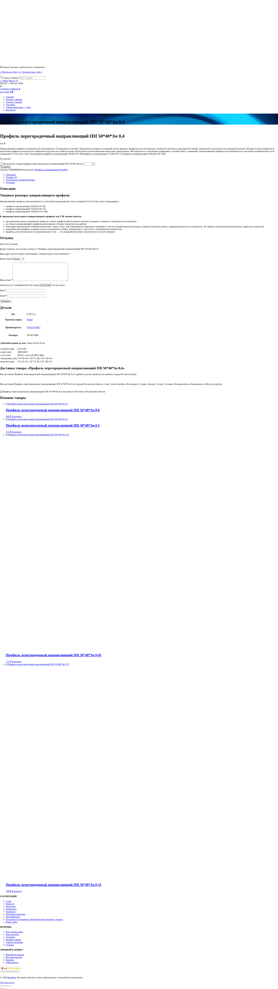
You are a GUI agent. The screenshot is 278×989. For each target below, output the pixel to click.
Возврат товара (13, 939)
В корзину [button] (17, 416)
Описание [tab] (11, 174)
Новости (10, 904)
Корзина (10, 960)
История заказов (14, 957)
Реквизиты (11, 909)
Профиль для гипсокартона (23, 115)
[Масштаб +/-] (1, 985)
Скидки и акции (14, 102)
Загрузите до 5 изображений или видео (19, 285)
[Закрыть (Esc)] (10, 985)
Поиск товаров (11, 78)
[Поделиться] (7, 985)
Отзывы (10, 945)
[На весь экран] (4, 985)
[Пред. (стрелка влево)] (1, 988)
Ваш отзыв (6, 280)
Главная (10, 97)
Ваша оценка (6, 259)
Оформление (12, 962)
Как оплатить (12, 934)
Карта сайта (12, 922)
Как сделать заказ (14, 932)
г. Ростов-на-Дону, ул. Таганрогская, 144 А (21, 72)
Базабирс (12, 977)
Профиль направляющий (51, 115)
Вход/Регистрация (15, 954)
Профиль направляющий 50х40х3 (81, 115)
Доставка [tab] (10, 182)
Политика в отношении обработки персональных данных (34, 919)
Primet (30, 319)
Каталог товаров (14, 99)
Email (3, 296)
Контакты (10, 110)
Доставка (10, 104)
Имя (3, 290)
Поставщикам (13, 917)
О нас (8, 901)
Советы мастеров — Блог (18, 107)
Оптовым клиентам (15, 914)
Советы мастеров (14, 942)
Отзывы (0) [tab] (11, 177)
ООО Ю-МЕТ (34, 327)
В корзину (5, 167)
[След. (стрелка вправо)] (4, 988)
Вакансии (10, 911)
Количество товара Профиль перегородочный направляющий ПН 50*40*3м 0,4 (42, 164)
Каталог (4, 115)
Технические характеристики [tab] (20, 180)
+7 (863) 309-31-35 (9, 80)
